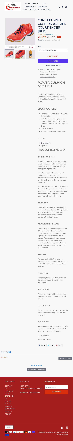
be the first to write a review (36, 370)
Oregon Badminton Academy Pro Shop (56, 432)
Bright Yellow (46, 143)
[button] (65, 358)
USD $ (9, 427)
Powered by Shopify (62, 434)
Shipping (41, 40)
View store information (47, 77)
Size (39, 46)
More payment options (52, 65)
